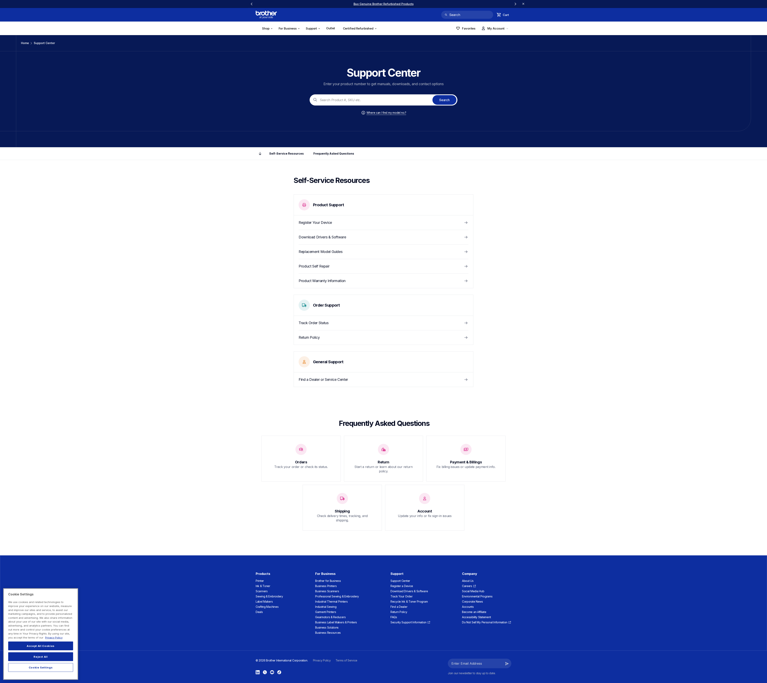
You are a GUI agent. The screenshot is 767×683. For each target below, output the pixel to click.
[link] (384, 4)
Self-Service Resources (286, 153)
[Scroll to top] (260, 153)
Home (25, 43)
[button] (507, 663)
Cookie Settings (41, 667)
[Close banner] (523, 4)
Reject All (41, 656)
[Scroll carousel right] (515, 4)
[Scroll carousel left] (252, 4)
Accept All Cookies (41, 645)
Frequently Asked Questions (333, 153)
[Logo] (266, 15)
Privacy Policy (54, 637)
